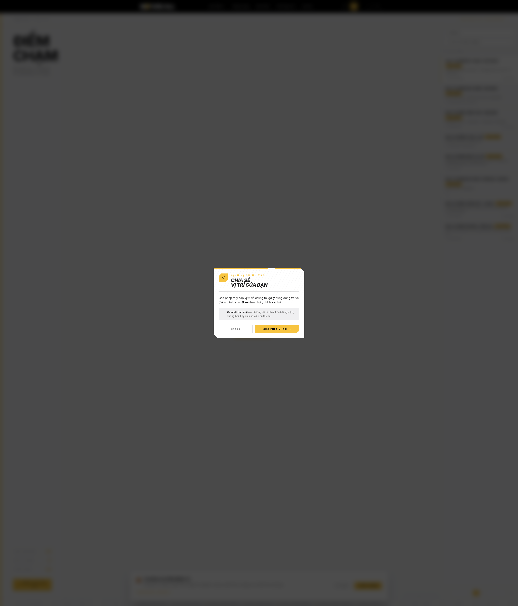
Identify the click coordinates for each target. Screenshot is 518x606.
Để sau (235, 329)
